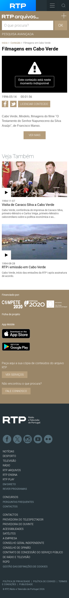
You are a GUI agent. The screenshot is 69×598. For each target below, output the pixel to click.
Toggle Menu (52, 5)
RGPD (6, 561)
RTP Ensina (10, 474)
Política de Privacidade (16, 581)
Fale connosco (16, 391)
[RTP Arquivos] (20, 17)
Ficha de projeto (11, 314)
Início (5, 42)
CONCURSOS (10, 497)
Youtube (38, 439)
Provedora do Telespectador (23, 519)
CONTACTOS (10, 514)
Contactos (10, 506)
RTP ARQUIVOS (12, 470)
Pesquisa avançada (18, 34)
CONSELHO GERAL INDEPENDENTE (23, 543)
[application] (34, 74)
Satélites (9, 533)
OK (60, 25)
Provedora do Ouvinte (18, 524)
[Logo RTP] (21, 420)
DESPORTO (9, 456)
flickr (48, 439)
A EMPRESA (10, 538)
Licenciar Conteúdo (34, 104)
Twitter (17, 439)
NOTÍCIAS (8, 451)
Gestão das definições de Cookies (25, 566)
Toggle (63, 5)
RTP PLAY (8, 479)
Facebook (7, 439)
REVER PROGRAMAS (15, 488)
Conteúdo (15, 42)
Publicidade (26, 584)
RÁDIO (6, 465)
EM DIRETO (9, 484)
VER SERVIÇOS (15, 374)
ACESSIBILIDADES (13, 529)
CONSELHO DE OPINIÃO (17, 547)
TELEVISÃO (9, 460)
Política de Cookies (44, 581)
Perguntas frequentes (18, 502)
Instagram (27, 439)
